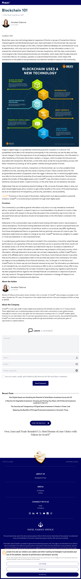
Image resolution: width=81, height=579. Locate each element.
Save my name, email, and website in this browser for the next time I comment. (36, 376)
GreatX (5, 196)
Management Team (40, 478)
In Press (40, 493)
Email (40, 506)
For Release (40, 491)
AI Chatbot (40, 508)
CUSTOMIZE (42, 564)
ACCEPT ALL (42, 575)
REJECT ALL (42, 569)
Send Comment (40, 383)
